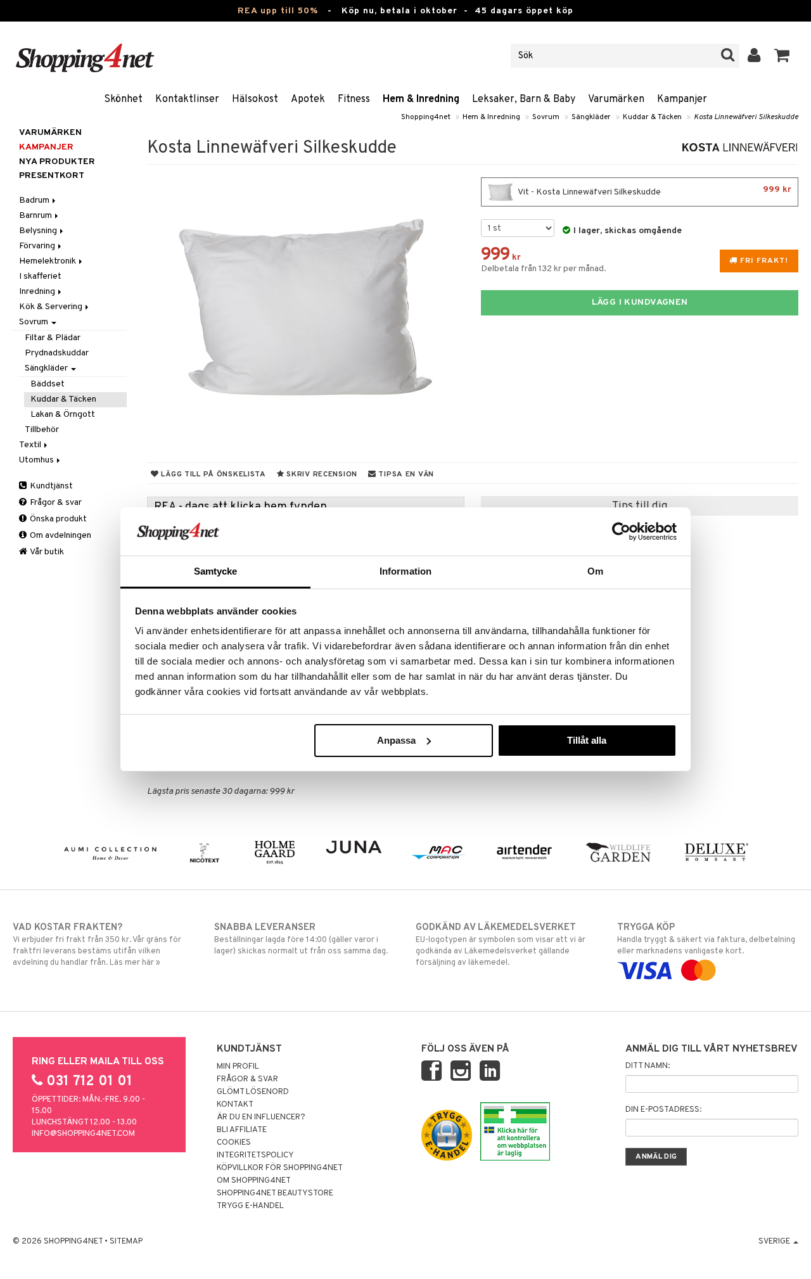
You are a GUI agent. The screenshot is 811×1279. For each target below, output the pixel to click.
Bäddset (47, 384)
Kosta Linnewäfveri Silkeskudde (746, 117)
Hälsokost (255, 99)
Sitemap (126, 1242)
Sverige (775, 1242)
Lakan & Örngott (62, 414)
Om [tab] (595, 571)
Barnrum (36, 215)
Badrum (35, 200)
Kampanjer (682, 99)
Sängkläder (591, 117)
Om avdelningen (59, 535)
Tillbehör (42, 429)
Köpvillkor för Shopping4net (280, 1168)
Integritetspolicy (255, 1155)
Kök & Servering (51, 307)
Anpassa (396, 740)
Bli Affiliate (242, 1130)
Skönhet (123, 99)
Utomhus (37, 460)
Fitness (354, 99)
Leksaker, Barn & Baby (523, 99)
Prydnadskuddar (57, 353)
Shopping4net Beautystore (275, 1193)
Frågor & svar (55, 502)
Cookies (234, 1143)
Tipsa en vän (405, 474)
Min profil (238, 1067)
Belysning (39, 231)
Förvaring (38, 246)
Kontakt (235, 1105)
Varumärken (616, 99)
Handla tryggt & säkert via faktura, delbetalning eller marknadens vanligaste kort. (706, 939)
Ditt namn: (647, 1066)
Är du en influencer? (261, 1117)
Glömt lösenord (253, 1092)
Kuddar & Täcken (652, 117)
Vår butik (46, 552)
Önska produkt (57, 519)
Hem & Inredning (421, 99)
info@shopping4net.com (83, 1134)
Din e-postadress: (663, 1110)
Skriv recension (320, 474)
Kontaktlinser (187, 99)
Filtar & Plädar (52, 338)
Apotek (308, 99)
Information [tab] (405, 571)
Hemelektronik (48, 261)
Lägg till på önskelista (212, 474)
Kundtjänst (50, 486)
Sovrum (545, 117)
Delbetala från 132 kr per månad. (543, 269)
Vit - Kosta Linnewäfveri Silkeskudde (653, 191)
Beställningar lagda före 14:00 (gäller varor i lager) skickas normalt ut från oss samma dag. (301, 939)
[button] (782, 56)
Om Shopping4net (254, 1181)
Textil (31, 445)
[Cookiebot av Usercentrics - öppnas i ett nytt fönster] (621, 531)
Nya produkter (57, 161)
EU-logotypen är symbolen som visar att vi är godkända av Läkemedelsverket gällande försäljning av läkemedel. (500, 945)
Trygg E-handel (250, 1206)
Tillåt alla (586, 740)
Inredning (38, 291)
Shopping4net (425, 117)
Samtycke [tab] (216, 571)
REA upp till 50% (278, 11)
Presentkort (51, 175)
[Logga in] (754, 56)
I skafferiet (40, 276)
